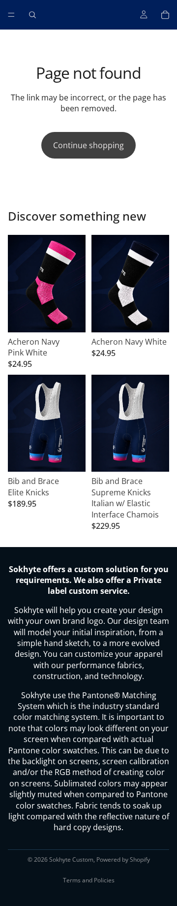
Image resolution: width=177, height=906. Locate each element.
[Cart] (165, 15)
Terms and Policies (89, 880)
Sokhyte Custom (71, 859)
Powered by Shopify (123, 859)
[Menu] (11, 14)
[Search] (32, 15)
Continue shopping (88, 145)
